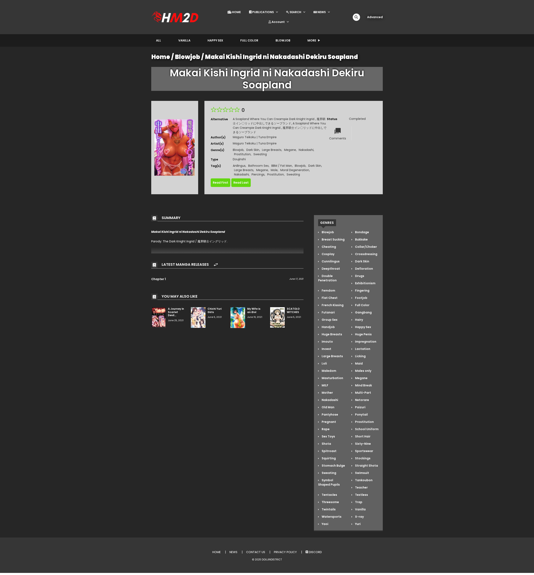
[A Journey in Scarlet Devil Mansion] (158, 317)
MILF (324, 385)
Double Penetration (327, 278)
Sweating (260, 154)
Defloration (363, 269)
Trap (358, 502)
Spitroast (328, 451)
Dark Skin (252, 150)
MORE (311, 40)
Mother (327, 393)
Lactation (362, 349)
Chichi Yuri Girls (215, 310)
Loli (324, 363)
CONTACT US (255, 552)
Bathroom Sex (258, 166)
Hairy (358, 320)
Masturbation (332, 378)
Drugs (359, 276)
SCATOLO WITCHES (293, 310)
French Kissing (332, 305)
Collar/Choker (365, 247)
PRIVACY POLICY (285, 552)
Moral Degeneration (294, 170)
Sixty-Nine (362, 444)
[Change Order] (216, 264)
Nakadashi (306, 150)
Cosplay (327, 254)
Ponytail (361, 414)
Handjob (328, 327)
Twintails (328, 509)
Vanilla (184, 40)
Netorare (361, 400)
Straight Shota (366, 466)
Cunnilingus (330, 261)
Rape (325, 429)
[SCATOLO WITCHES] (277, 317)
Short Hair (362, 436)
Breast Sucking (333, 239)
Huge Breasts (331, 334)
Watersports (331, 517)
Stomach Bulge (333, 466)
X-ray (359, 517)
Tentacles (329, 495)
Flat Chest (329, 298)
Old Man (327, 407)
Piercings (258, 174)
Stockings (362, 458)
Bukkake (361, 239)
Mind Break (363, 385)
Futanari (328, 312)
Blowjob (283, 40)
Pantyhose (329, 414)
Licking (360, 356)
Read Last (241, 182)
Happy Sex (215, 40)
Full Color (249, 40)
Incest (326, 349)
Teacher (361, 487)
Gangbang (363, 312)
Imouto (327, 341)
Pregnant (328, 422)
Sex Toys (328, 436)
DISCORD (315, 552)
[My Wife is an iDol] (237, 317)
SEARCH (295, 12)
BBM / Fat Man (281, 166)
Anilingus (239, 166)
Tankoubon (363, 480)
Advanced (375, 17)
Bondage (361, 232)
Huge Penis (363, 334)
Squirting (328, 458)
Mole (274, 170)
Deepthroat (330, 269)
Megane (290, 150)
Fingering (361, 290)
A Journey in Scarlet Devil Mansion (176, 313)
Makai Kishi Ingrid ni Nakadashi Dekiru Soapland (281, 57)
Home (160, 57)
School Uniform (366, 429)
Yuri (357, 524)
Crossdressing (365, 254)
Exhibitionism (364, 283)
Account (278, 22)
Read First (220, 182)
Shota (326, 444)
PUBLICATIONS (263, 12)
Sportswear (363, 451)
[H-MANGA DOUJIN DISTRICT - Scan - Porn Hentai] (175, 17)
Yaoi (324, 524)
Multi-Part (362, 393)
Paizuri (359, 407)
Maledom (328, 371)
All (158, 40)
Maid (358, 363)
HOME (236, 12)
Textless (361, 495)
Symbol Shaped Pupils (329, 482)
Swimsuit (361, 473)
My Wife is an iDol (253, 310)
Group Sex (329, 320)
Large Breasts (271, 150)
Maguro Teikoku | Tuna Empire (255, 137)
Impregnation (365, 341)
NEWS (321, 12)
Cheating (328, 247)
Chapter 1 (158, 279)
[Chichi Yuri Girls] (198, 317)
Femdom (328, 290)
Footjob (360, 298)
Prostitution (242, 154)
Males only (362, 371)
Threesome (330, 502)
